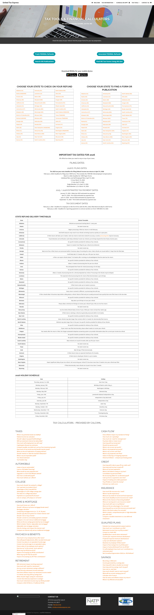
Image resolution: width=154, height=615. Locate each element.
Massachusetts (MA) (40, 103)
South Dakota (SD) (127, 115)
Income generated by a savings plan (113, 563)
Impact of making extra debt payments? (115, 480)
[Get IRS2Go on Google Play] (71, 74)
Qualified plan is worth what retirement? (115, 534)
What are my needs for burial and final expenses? (118, 496)
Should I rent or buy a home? (25, 516)
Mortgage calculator (23, 509)
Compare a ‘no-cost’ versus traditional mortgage (31, 520)
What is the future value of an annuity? (114, 510)
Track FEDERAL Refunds (44, 54)
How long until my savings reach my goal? (115, 567)
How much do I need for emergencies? (114, 439)
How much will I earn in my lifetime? (113, 504)
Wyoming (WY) (59, 140)
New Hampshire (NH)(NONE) (42, 127)
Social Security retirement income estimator (30, 570)
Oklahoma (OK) (60, 96)
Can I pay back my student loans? (27, 487)
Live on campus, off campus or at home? (29, 498)
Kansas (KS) (19, 140)
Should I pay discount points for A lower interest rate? (33, 513)
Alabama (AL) (19, 90)
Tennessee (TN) (126, 121)
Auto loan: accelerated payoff (26, 476)
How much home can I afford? (26, 505)
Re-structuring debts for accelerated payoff (116, 476)
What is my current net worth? (112, 447)
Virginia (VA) (59, 127)
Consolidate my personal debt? (112, 473)
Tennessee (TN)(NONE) (62, 118)
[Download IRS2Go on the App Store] (83, 74)
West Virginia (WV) (60, 133)
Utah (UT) (58, 121)
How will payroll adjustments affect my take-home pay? (33, 540)
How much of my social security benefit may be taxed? (33, 449)
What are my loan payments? (111, 469)
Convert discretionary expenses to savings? (30, 579)
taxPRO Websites (45, 612)
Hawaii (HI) (19, 124)
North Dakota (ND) (60, 90)
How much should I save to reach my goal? (115, 571)
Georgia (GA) (19, 121)
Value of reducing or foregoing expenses (115, 456)
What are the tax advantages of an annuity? (116, 506)
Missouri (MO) (38, 115)
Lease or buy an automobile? (25, 467)
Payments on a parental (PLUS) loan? (28, 496)
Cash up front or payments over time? (114, 478)
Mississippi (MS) (39, 112)
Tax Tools (135, 2)
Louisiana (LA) (38, 93)
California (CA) (20, 103)
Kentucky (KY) (38, 90)
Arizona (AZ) (19, 96)
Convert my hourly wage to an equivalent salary (31, 544)
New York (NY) (38, 137)
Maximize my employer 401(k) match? (114, 543)
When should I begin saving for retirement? (30, 577)
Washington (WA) (126, 134)
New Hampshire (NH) (108, 130)
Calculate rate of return (110, 575)
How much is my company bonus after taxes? (30, 538)
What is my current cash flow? (112, 451)
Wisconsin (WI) (59, 137)
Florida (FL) (84, 121)
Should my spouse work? (110, 445)
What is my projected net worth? (112, 449)
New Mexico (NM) (39, 133)
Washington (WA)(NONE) (62, 130)
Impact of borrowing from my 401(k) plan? (115, 545)
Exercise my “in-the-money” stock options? (30, 548)
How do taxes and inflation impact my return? (116, 577)
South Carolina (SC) (61, 109)
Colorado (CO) (20, 106)
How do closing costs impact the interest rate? (31, 528)
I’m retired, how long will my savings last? (29, 574)
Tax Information (107, 2)
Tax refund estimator (23, 458)
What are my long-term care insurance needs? (117, 502)
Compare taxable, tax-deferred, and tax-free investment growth (36, 447)
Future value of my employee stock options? (30, 546)
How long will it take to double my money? (115, 565)
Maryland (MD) (39, 100)
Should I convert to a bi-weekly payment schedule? (32, 518)
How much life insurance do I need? (113, 491)
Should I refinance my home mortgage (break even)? (33, 507)
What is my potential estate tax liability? (29, 435)
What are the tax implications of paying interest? (31, 451)
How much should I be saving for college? (29, 485)
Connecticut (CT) (20, 109)
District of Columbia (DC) (22, 115)
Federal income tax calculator (26, 437)
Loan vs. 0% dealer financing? (26, 469)
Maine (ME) (38, 96)
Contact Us (145, 2)
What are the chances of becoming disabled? (116, 500)
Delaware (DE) (20, 112)
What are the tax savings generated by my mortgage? (33, 522)
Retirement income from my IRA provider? (115, 530)
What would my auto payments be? (27, 471)
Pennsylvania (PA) (60, 103)
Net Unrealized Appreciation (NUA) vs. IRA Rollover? (118, 553)
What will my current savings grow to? (114, 573)
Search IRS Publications (44, 61)
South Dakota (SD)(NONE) (62, 112)
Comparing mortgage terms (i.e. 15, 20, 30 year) (31, 511)
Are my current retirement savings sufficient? (30, 568)
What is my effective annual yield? (113, 580)
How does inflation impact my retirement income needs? (34, 572)
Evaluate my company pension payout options (117, 526)
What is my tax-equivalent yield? (26, 456)
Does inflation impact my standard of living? (116, 435)
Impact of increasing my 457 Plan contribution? (31, 557)
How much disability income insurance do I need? (118, 498)
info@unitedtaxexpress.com (61, 607)
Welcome (97, 2)
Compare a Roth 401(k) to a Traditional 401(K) (30, 583)
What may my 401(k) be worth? (26, 550)
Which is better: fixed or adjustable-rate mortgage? (32, 524)
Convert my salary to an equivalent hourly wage (31, 542)
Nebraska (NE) (38, 121)
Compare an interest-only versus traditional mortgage (33, 530)
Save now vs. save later (110, 569)
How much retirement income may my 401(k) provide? (33, 581)
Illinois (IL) (19, 130)
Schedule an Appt (122, 2)
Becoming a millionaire (109, 561)
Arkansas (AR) (20, 100)
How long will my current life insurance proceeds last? (119, 508)
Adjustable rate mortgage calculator (28, 526)
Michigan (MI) (38, 106)
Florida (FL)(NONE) (21, 118)
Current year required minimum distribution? (116, 536)
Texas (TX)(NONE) (60, 115)
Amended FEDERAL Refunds (109, 54)
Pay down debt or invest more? (112, 441)
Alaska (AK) (84, 96)
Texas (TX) (124, 118)
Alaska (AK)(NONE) (21, 93)
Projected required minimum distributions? (116, 539)
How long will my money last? (111, 443)
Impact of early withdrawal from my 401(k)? (116, 547)
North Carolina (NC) (40, 140)
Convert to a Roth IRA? (109, 532)
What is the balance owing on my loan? (114, 471)
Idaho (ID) (18, 127)
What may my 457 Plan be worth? (27, 554)
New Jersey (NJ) (39, 130)
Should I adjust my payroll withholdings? (29, 439)
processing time (104, 236)
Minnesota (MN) (39, 109)
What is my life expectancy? (111, 493)
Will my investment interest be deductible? (30, 441)
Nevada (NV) (38, 124)
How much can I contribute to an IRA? (114, 528)
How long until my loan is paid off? (113, 467)
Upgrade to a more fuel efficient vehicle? (29, 473)
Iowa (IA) (18, 137)
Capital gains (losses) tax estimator (27, 445)
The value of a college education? (27, 493)
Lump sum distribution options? (112, 541)
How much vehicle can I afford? (26, 478)
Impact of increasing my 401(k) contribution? (30, 552)
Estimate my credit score (110, 484)
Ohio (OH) (58, 93)
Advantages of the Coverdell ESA (26, 489)
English (16, 614)
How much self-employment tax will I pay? (29, 443)
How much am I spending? (111, 437)
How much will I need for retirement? (28, 566)
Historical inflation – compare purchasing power (117, 458)
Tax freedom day (22, 460)
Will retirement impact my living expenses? (30, 564)
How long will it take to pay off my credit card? (117, 465)
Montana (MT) (38, 118)
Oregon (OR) (59, 100)
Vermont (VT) (59, 124)
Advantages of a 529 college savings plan (29, 491)
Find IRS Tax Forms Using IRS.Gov (109, 61)
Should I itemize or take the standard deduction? (31, 453)
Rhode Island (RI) (60, 106)
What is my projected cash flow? (112, 453)
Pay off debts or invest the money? (113, 482)
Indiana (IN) (19, 133)
